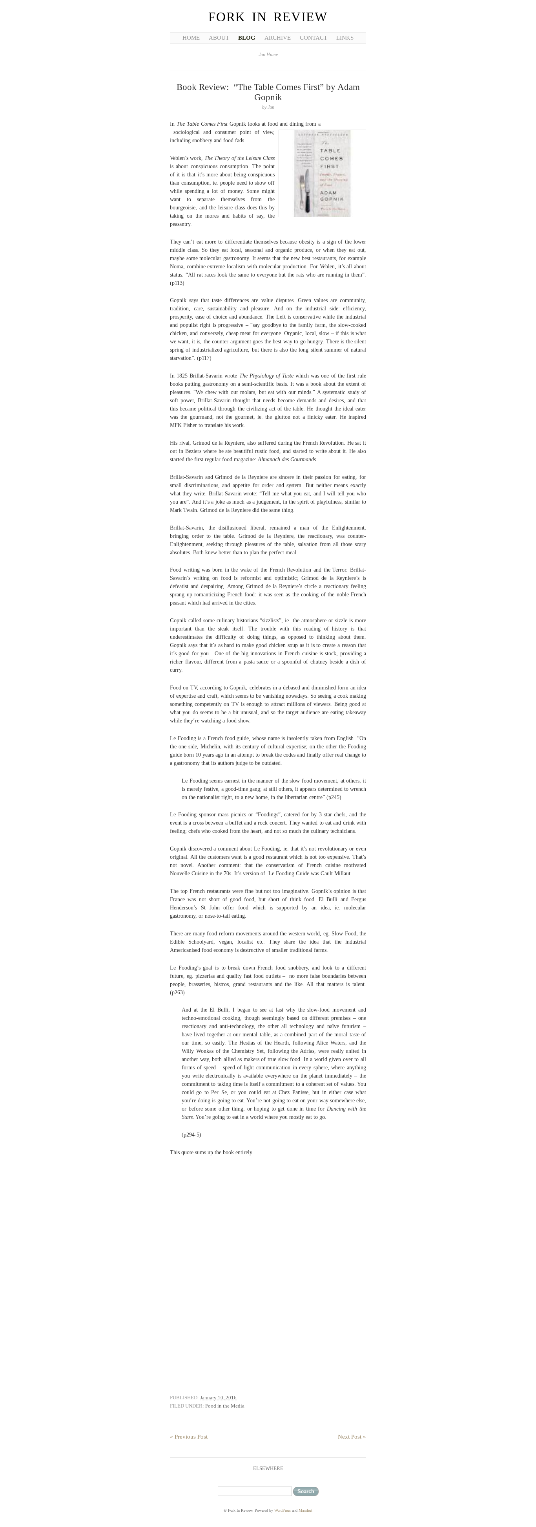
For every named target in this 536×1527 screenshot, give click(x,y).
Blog (246, 38)
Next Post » (352, 1437)
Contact (313, 38)
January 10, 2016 (218, 1398)
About (219, 38)
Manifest (305, 1510)
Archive (277, 38)
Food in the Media (224, 1406)
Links (345, 38)
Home (191, 38)
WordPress (282, 1510)
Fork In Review (267, 17)
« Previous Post (189, 1437)
